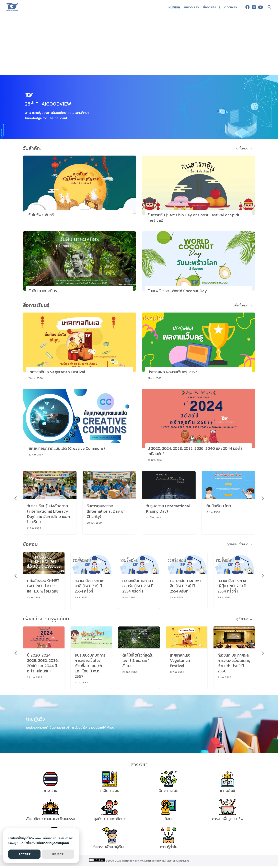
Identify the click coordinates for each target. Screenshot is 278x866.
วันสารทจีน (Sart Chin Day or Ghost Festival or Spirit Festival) (194, 217)
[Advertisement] (139, 44)
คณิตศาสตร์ (109, 790)
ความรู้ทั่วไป (168, 847)
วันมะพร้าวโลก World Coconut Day (177, 291)
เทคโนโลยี (227, 790)
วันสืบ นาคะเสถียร (42, 291)
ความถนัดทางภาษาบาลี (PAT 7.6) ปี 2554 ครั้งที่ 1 (90, 585)
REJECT (57, 854)
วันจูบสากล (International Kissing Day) (168, 508)
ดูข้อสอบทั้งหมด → (240, 544)
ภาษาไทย (50, 790)
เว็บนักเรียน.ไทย (218, 506)
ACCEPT (25, 854)
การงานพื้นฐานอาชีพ (227, 818)
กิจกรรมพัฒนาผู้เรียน (109, 847)
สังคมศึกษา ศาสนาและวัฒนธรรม (50, 818)
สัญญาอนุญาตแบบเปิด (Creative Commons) (66, 448)
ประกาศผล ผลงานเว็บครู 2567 (172, 372)
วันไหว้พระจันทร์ (41, 215)
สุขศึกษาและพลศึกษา (109, 818)
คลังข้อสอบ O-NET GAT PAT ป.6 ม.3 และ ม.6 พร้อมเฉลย (43, 585)
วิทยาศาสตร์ (168, 790)
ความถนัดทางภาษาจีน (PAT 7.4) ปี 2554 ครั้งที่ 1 (185, 585)
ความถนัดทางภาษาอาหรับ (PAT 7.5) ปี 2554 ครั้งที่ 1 (137, 585)
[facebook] (247, 7)
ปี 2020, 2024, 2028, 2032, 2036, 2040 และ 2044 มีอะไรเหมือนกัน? (195, 451)
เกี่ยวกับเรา (191, 7)
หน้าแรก (174, 7)
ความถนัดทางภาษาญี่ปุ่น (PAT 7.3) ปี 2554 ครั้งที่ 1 (233, 585)
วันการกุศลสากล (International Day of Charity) (106, 511)
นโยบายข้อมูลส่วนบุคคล (178, 861)
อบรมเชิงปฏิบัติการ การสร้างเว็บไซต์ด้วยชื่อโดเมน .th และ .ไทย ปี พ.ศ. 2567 (90, 665)
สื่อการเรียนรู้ (211, 7)
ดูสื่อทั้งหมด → (242, 305)
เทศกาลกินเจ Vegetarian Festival (56, 372)
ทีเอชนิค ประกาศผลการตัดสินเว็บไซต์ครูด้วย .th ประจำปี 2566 (234, 663)
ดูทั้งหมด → (244, 148)
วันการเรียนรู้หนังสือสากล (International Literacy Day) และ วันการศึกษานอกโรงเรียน (48, 514)
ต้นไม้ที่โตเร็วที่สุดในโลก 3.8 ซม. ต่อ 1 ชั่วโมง (137, 660)
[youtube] (260, 7)
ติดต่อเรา (230, 7)
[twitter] (254, 7)
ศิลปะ (169, 818)
